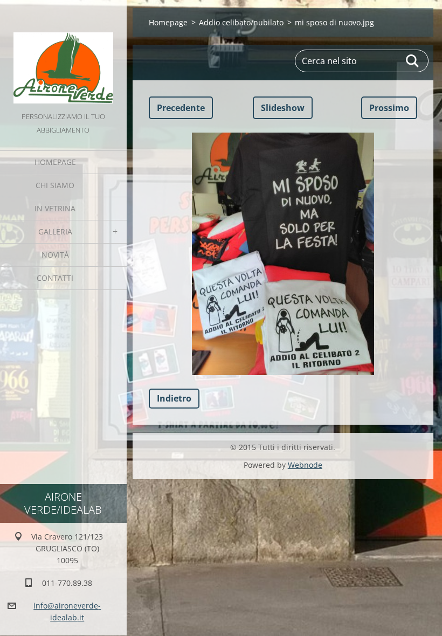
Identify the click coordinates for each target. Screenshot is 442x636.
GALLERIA (55, 231)
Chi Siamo (55, 185)
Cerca (413, 61)
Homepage (55, 162)
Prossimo (389, 108)
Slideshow (283, 108)
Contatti (55, 278)
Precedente (181, 108)
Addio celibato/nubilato (241, 22)
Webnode (305, 465)
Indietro (174, 398)
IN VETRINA (54, 208)
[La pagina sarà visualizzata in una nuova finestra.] (283, 254)
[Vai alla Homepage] (63, 55)
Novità (55, 255)
